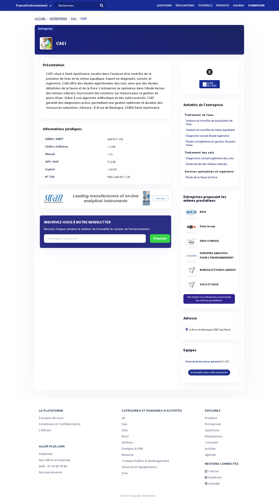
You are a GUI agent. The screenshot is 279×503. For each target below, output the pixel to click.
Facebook (214, 477)
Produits (222, 5)
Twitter (213, 471)
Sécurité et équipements (139, 467)
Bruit (125, 436)
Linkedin (213, 483)
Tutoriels (205, 5)
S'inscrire (160, 238)
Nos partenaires (50, 472)
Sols (124, 430)
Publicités (45, 454)
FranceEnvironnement (31, 5)
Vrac (125, 473)
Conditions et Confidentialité (59, 424)
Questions (164, 5)
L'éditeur (45, 430)
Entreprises (213, 424)
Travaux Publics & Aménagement (145, 461)
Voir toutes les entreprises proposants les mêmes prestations (209, 298)
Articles (210, 448)
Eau (124, 424)
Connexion (256, 5)
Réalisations (185, 5)
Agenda (238, 5)
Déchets (127, 442)
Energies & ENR (132, 448)
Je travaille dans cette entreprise (209, 372)
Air (124, 418)
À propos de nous (51, 418)
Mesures (128, 455)
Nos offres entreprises (54, 460)
